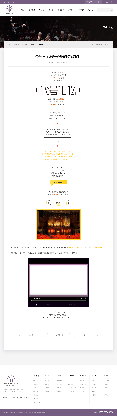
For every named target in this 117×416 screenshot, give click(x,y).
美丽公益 (59, 387)
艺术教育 (71, 10)
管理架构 (105, 384)
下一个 (86, 335)
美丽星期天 (59, 380)
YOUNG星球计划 (72, 387)
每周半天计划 (71, 391)
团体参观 (105, 387)
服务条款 (12, 397)
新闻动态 (16, 44)
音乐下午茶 (59, 384)
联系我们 (26, 397)
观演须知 (35, 395)
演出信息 (32, 10)
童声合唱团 (71, 380)
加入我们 (19, 397)
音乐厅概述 (106, 380)
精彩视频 (41, 44)
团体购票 (35, 398)
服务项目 (47, 391)
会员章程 (47, 387)
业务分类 (82, 380)
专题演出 (35, 384)
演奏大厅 (89, 2)
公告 (9, 44)
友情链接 (5, 397)
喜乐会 (51, 10)
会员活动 (47, 380)
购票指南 (35, 391)
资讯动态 (42, 10)
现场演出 (33, 44)
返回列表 (60, 335)
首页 (22, 10)
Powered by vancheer (40, 412)
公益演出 (61, 10)
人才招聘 (105, 391)
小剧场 (97, 2)
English (8, 2)
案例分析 (82, 387)
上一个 (31, 335)
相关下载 (82, 391)
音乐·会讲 (59, 391)
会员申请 (47, 384)
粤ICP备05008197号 (22, 412)
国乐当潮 (70, 384)
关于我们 (90, 10)
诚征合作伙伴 (83, 384)
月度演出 (35, 387)
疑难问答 (105, 398)
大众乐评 (24, 44)
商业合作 (81, 10)
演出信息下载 (36, 402)
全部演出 (35, 380)
